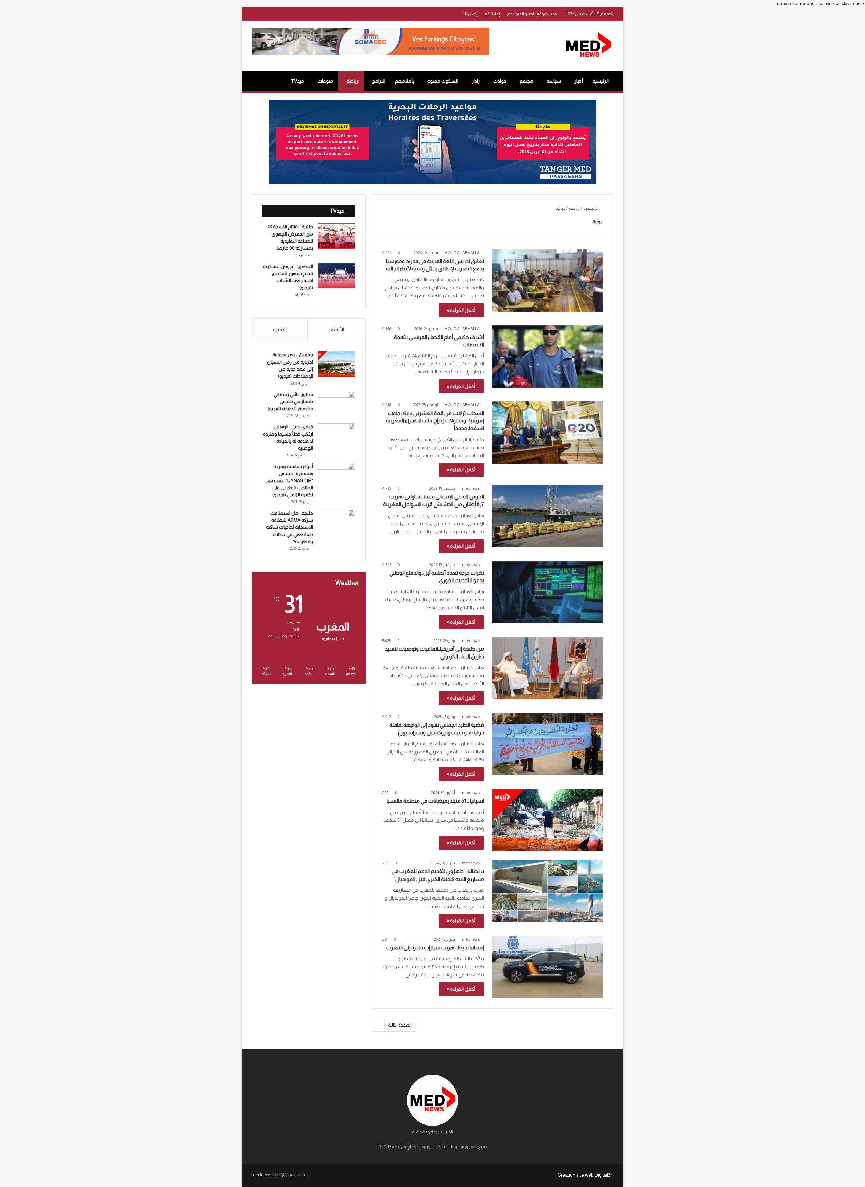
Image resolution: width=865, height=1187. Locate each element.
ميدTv (297, 81)
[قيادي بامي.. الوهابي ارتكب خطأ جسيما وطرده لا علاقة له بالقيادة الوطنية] (336, 436)
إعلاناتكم (492, 13)
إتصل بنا (471, 13)
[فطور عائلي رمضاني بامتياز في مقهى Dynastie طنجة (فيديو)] (336, 403)
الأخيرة (280, 329)
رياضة (353, 81)
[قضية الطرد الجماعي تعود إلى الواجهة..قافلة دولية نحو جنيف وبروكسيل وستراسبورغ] (547, 744)
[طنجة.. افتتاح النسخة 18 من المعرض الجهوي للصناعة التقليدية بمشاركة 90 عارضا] (336, 236)
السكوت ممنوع (442, 81)
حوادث (499, 81)
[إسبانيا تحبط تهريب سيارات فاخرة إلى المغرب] (547, 967)
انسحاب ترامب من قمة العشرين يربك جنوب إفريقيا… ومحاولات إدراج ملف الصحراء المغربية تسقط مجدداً (435, 420)
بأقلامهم (404, 81)
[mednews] (588, 46)
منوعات (325, 81)
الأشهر (336, 329)
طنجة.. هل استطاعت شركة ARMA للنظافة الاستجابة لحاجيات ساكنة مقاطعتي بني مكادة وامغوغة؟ (289, 527)
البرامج (378, 81)
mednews (471, 488)
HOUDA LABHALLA (462, 252)
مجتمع (526, 81)
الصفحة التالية (400, 1025)
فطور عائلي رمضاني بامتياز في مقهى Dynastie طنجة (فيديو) (290, 401)
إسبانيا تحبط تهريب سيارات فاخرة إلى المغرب (435, 947)
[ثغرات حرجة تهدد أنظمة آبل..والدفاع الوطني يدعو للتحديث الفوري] (547, 592)
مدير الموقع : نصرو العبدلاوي (532, 13)
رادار (476, 81)
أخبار (578, 81)
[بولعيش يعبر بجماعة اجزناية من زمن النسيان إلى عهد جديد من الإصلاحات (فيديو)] (336, 364)
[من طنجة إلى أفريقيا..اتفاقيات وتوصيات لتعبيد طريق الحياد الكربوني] (547, 668)
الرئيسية (601, 81)
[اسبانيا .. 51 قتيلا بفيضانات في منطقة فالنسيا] (547, 820)
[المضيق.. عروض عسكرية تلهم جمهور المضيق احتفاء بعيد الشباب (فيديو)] (336, 275)
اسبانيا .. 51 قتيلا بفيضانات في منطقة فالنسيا (435, 801)
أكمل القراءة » (461, 310)
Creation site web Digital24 (585, 1175)
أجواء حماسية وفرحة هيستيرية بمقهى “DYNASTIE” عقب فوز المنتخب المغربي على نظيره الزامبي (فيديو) (289, 480)
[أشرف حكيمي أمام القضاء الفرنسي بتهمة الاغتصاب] (547, 356)
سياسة (554, 81)
